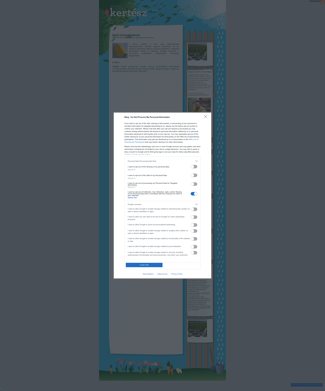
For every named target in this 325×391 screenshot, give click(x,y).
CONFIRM (144, 265)
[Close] (206, 117)
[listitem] (162, 161)
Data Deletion (148, 274)
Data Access (162, 274)
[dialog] (162, 195)
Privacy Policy (176, 274)
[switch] (194, 166)
